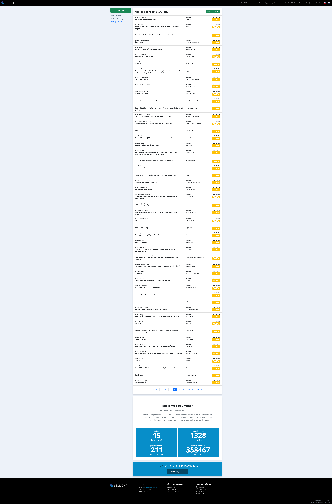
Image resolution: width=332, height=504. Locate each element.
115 (157, 389)
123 (193, 389)
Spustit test (120, 10)
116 (162, 389)
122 (189, 389)
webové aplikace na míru (325, 502)
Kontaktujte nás (177, 471)
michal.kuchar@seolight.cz (151, 487)
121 (184, 389)
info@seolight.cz (188, 465)
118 (171, 389)
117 (166, 389)
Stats (329, 500)
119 (175, 389)
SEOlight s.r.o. (323, 500)
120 (180, 389)
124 (198, 389)
